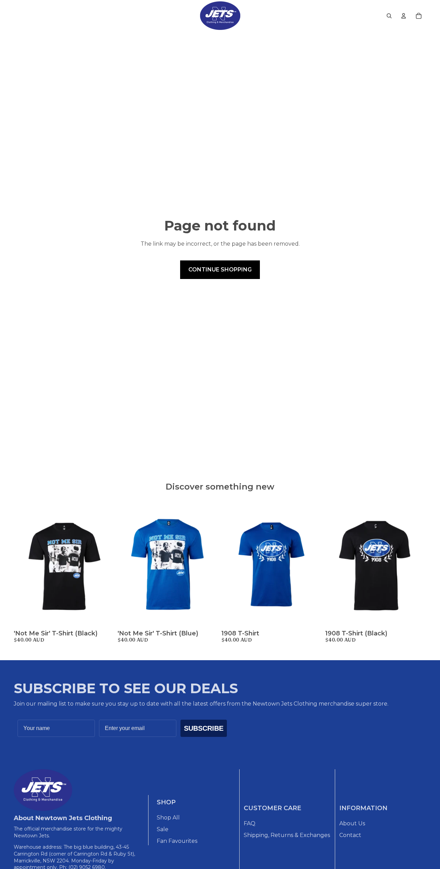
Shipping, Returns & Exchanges (287, 835)
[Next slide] (104, 564)
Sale (162, 829)
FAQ (249, 823)
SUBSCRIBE (203, 728)
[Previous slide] (24, 564)
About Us (352, 823)
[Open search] (389, 15)
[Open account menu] (403, 15)
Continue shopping (220, 269)
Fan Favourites (177, 841)
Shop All (168, 817)
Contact (350, 835)
